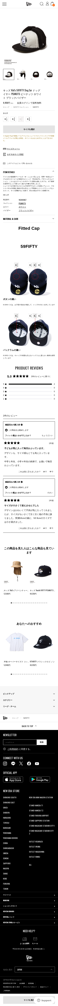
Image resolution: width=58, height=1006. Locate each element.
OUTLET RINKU (34, 856)
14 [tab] (35, 603)
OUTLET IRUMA (34, 846)
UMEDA (5, 853)
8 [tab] (24, 603)
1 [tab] (11, 603)
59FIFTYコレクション (21, 107)
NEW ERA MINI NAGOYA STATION (41, 797)
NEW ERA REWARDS (8, 911)
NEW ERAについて (8, 917)
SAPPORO (7, 863)
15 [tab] (37, 603)
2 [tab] (13, 603)
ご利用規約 (12, 749)
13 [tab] (33, 603)
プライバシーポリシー (30, 987)
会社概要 (22, 983)
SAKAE (5, 873)
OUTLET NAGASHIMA (36, 851)
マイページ (7, 895)
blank (31, 802)
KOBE (5, 878)
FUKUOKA (6, 883)
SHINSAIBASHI (8, 848)
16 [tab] (39, 603)
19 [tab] (44, 603)
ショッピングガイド (10, 906)
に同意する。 (19, 749)
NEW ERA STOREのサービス (11, 922)
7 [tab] (22, 603)
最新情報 (6, 900)
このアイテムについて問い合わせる (19, 163)
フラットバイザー (26, 210)
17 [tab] (41, 603)
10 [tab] (28, 603)
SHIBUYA (6, 812)
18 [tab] (43, 603)
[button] (29, 384)
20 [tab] (46, 603)
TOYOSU (6, 822)
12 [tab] (31, 603)
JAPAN (19, 969)
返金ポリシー (44, 987)
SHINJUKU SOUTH (9, 797)
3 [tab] (15, 603)
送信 (41, 742)
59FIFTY (36, 107)
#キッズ (6, 195)
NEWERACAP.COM (9, 983)
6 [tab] (20, 603)
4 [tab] (17, 603)
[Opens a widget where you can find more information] (44, 1000)
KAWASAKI (7, 828)
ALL (30, 864)
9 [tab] (26, 603)
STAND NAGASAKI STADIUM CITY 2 (41, 832)
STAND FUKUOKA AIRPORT (39, 815)
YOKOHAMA (7, 833)
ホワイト (22, 207)
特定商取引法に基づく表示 (11, 987)
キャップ (6, 107)
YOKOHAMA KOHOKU (10, 838)
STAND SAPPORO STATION (39, 820)
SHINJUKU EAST (9, 802)
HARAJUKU (7, 817)
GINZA (5, 807)
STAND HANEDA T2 (36, 810)
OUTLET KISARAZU (36, 841)
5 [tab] (18, 603)
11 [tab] (30, 603)
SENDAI (6, 858)
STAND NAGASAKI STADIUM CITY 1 (42, 825)
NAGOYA (6, 868)
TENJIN (5, 888)
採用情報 (31, 983)
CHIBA (5, 843)
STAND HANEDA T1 (36, 805)
